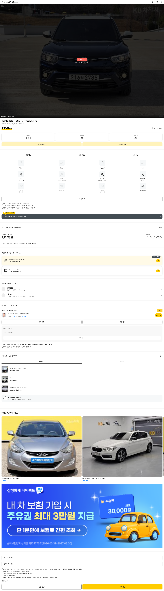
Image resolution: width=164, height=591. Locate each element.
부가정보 (135, 155)
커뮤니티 (41, 361)
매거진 (122, 361)
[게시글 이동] (82, 369)
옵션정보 (28, 155)
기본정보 (82, 155)
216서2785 (11, 2)
